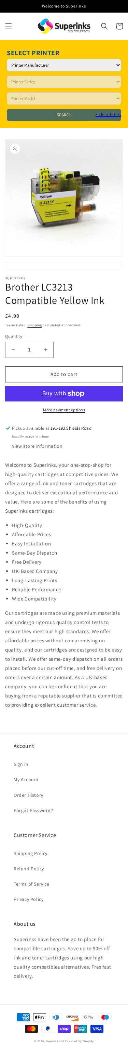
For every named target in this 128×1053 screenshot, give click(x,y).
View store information (37, 446)
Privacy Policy (28, 899)
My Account (26, 779)
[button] (8, 26)
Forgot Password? (33, 810)
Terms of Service (31, 884)
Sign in (21, 764)
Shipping (35, 325)
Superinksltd (55, 1041)
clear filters (108, 114)
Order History (28, 795)
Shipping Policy (30, 853)
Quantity (13, 336)
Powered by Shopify (79, 1041)
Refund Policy (29, 869)
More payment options (64, 409)
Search (64, 115)
